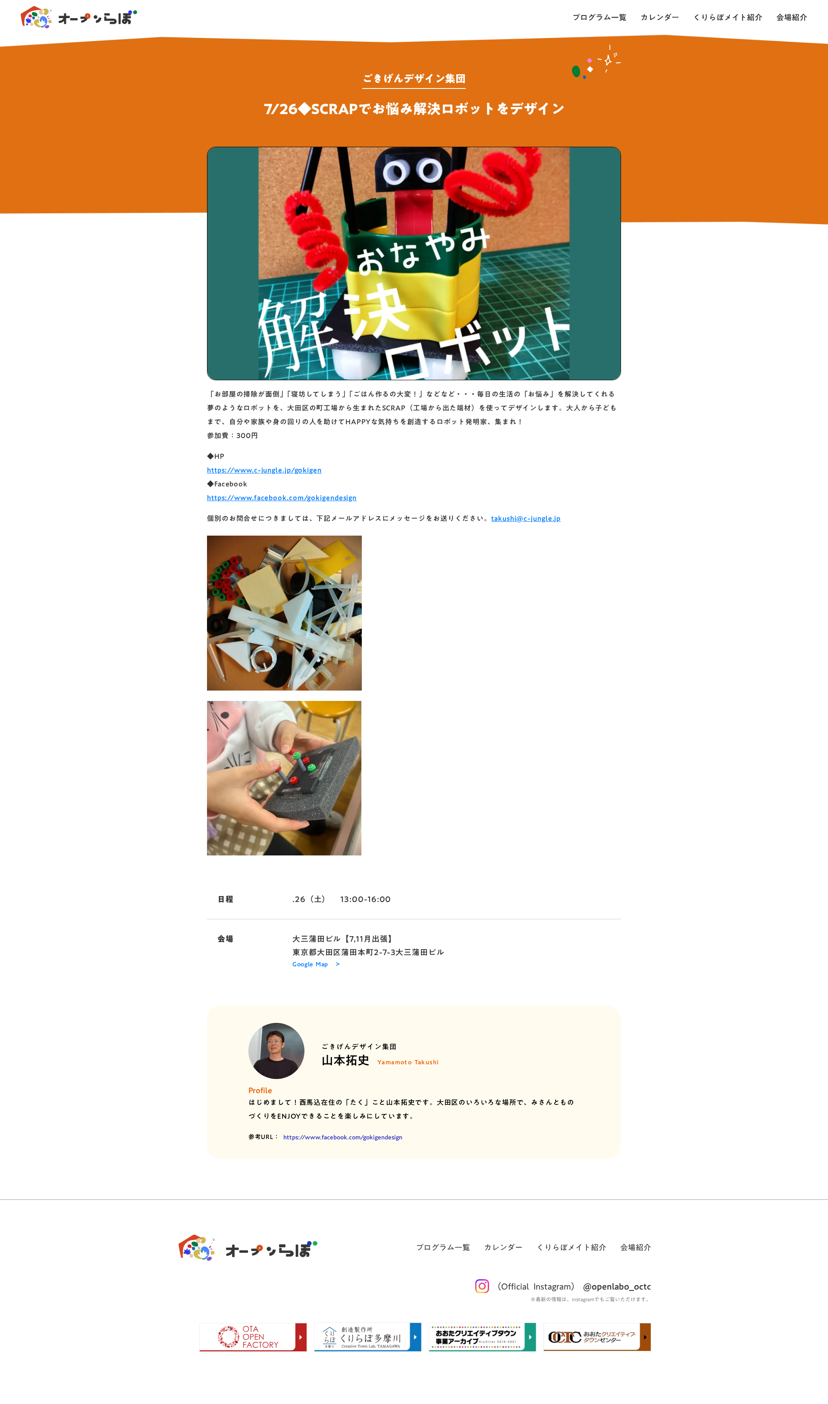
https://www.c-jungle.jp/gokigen (264, 470)
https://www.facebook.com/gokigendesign (282, 498)
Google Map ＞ (316, 964)
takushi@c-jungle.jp (526, 518)
